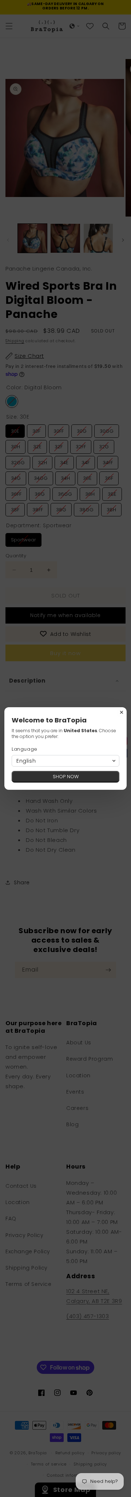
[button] (65, 761)
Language (24, 749)
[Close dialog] (121, 712)
